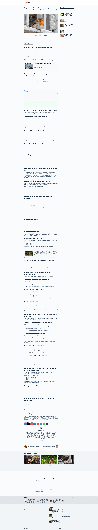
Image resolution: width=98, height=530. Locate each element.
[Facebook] (25, 424)
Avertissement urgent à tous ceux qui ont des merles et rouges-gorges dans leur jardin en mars (40, 249)
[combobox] (66, 9)
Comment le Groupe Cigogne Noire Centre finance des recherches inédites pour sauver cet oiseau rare (31, 501)
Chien (66, 2)
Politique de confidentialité (66, 511)
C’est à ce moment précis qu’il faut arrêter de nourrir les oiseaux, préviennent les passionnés (57, 501)
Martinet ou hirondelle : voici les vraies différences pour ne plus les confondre (39, 63)
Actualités (59, 2)
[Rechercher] (73, 2)
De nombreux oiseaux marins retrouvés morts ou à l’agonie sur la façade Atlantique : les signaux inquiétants (44, 501)
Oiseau (71, 2)
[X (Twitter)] (28, 424)
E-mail (45, 476)
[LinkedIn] (34, 424)
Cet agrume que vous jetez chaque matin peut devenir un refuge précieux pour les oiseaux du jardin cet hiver (65, 466)
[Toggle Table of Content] (32, 43)
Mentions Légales (64, 512)
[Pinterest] (31, 424)
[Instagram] (60, 528)
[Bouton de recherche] (73, 9)
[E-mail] (47, 424)
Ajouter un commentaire (38, 480)
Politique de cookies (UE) (66, 513)
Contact (63, 2)
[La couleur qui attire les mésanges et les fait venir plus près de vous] (62, 31)
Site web (55, 476)
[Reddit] (38, 424)
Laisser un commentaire (38, 491)
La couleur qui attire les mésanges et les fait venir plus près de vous (68, 31)
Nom (35, 476)
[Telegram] (41, 424)
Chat (68, 2)
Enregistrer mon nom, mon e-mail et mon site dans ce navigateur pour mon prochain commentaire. (47, 489)
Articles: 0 (41, 440)
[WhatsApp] (44, 424)
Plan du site (64, 509)
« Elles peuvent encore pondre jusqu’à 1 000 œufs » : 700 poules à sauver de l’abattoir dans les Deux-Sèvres (49, 466)
